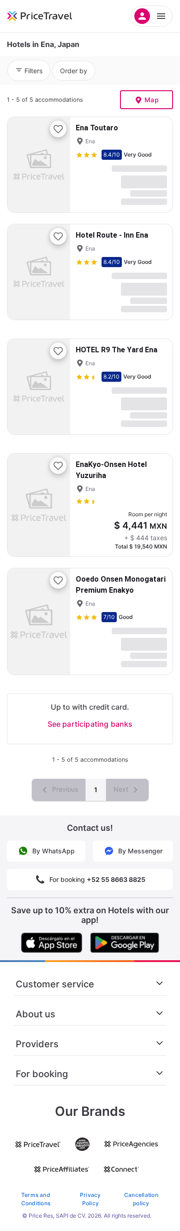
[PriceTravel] (50, 16)
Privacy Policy (90, 1199)
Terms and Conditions (35, 1199)
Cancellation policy (141, 1199)
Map (151, 100)
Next (122, 789)
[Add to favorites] (58, 129)
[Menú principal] (152, 16)
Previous (64, 789)
